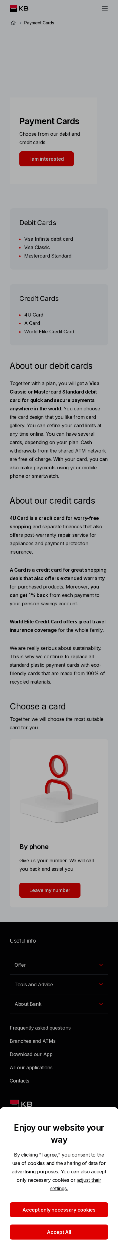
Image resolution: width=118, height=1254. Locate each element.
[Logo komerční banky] (24, 8)
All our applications (31, 1067)
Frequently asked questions (40, 1028)
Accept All (59, 1232)
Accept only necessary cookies (59, 1210)
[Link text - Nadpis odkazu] (21, 1104)
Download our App (31, 1054)
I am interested (46, 159)
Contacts (19, 1081)
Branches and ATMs (33, 1041)
